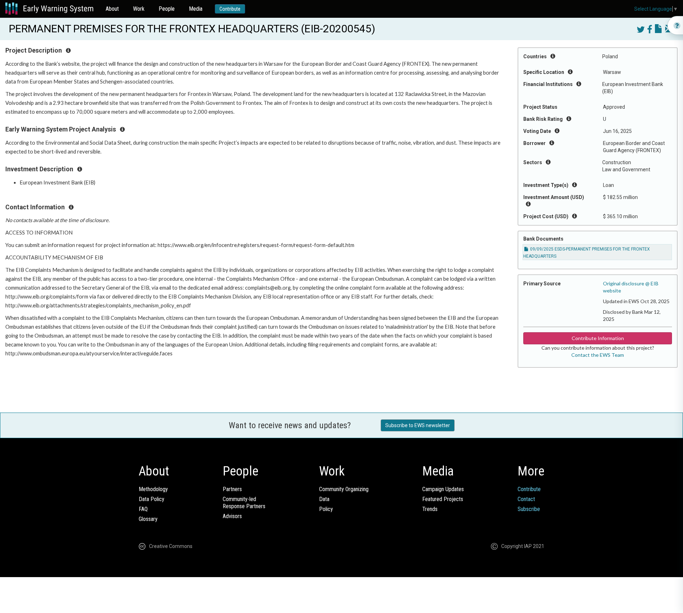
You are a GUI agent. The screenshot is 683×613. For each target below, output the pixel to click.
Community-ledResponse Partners (244, 503)
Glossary (148, 519)
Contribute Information (598, 338)
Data (324, 499)
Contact (526, 499)
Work (138, 8)
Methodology (153, 489)
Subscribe (529, 509)
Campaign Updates (443, 489)
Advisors (232, 516)
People (167, 8)
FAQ (143, 509)
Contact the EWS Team (597, 355)
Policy (326, 509)
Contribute (229, 9)
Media (195, 8)
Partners (232, 489)
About (112, 8)
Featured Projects (442, 499)
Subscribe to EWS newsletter (417, 425)
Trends (430, 509)
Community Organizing (344, 489)
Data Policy (151, 499)
